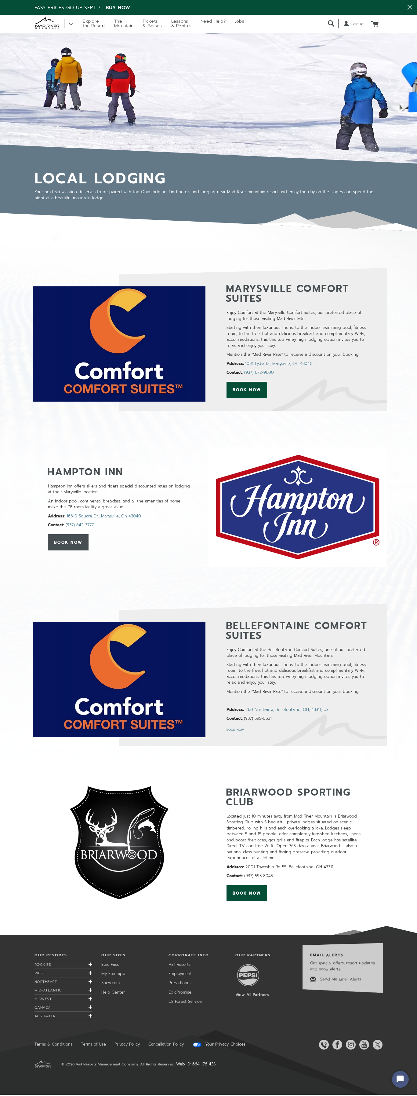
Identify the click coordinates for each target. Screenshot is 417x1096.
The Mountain (123, 23)
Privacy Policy (127, 1044)
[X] (376, 1045)
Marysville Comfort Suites (287, 293)
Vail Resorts (179, 964)
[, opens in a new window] (119, 343)
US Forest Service (185, 1001)
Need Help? (213, 21)
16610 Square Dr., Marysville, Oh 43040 (104, 516)
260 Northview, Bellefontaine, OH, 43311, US (286, 709)
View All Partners (252, 995)
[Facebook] (336, 1045)
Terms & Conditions (53, 1044)
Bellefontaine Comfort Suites (297, 630)
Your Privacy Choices (224, 1044)
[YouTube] (363, 1045)
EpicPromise (180, 992)
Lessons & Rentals (181, 23)
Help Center (113, 992)
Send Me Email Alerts (340, 979)
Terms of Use (93, 1044)
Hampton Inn (85, 472)
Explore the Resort (94, 23)
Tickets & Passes (152, 23)
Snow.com (110, 983)
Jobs (239, 21)
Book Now (250, 390)
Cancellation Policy (166, 1044)
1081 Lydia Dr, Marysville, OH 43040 (279, 363)
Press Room (179, 983)
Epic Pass (110, 964)
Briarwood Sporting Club (288, 797)
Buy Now (118, 7)
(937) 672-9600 (259, 372)
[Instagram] (349, 1045)
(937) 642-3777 (80, 525)
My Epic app (113, 973)
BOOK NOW (235, 730)
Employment (180, 973)
